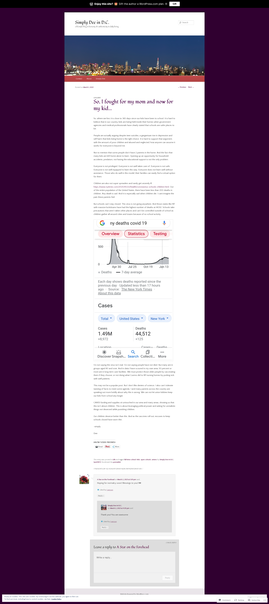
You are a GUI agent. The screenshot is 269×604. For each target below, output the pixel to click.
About (89, 79)
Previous (182, 87)
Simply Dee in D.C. (92, 22)
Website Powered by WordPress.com (134, 594)
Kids (138, 460)
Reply (167, 578)
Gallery (97, 98)
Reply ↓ (101, 496)
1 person (110, 490)
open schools (146, 460)
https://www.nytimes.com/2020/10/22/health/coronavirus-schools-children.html (131, 187)
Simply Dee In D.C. (115, 506)
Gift (174, 4)
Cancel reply (171, 543)
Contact (79, 79)
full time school (130, 460)
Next (191, 87)
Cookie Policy (56, 599)
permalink (117, 462)
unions (154, 460)
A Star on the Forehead (105, 479)
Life (114, 460)
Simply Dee (100, 79)
